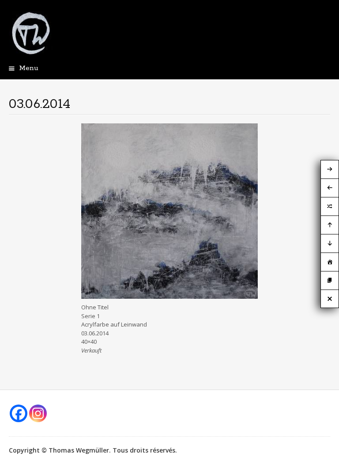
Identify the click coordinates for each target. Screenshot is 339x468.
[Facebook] (18, 413)
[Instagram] (38, 413)
